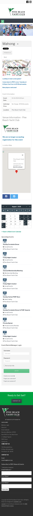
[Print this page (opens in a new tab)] (17, 44)
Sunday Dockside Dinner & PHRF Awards (16, 310)
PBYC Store (4, 439)
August (15, 206)
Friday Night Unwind (9, 257)
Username (7, 350)
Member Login (5, 425)
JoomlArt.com (17, 501)
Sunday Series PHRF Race (11, 297)
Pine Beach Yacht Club (18, 110)
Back (5, 57)
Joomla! (3, 504)
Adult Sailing (8, 299)
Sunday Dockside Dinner (11, 244)
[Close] (22, 155)
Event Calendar (5, 429)
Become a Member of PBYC (8, 432)
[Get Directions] (17, 167)
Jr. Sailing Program (6, 437)
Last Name (5, 482)
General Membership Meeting (13, 270)
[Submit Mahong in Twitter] (14, 196)
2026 (19, 206)
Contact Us (16, 401)
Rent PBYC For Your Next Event (9, 434)
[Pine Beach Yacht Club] (16, 11)
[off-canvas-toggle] (2, 21)
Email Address (6, 469)
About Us (3, 427)
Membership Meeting (11, 273)
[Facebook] (27, 2)
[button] (16, 171)
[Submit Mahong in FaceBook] (6, 196)
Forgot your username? (10, 378)
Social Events (9, 247)
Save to (7, 52)
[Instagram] (30, 2)
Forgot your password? (10, 381)
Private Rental (7, 323)
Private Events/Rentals (12, 325)
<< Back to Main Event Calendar (11, 231)
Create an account (9, 376)
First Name (5, 476)
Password (7, 358)
